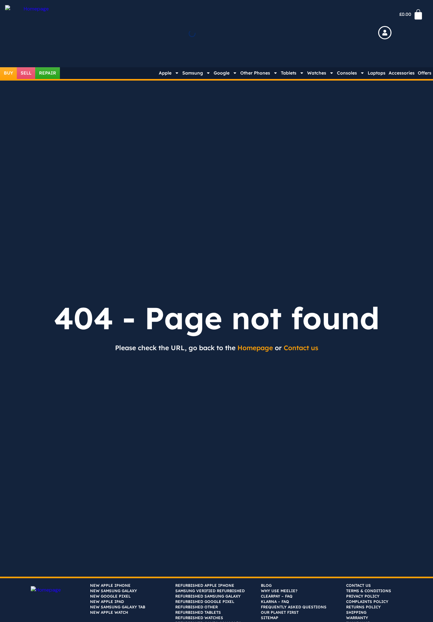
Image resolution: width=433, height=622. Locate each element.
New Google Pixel (110, 596)
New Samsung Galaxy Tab (117, 607)
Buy (8, 73)
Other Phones (255, 73)
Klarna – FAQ (275, 601)
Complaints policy (367, 601)
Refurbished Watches (199, 617)
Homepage (255, 348)
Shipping (356, 612)
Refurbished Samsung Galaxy (208, 596)
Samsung (192, 73)
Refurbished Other (196, 607)
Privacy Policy (362, 596)
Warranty (357, 617)
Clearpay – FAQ (277, 596)
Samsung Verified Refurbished (210, 590)
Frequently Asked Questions (293, 607)
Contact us (301, 348)
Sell (26, 73)
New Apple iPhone (110, 585)
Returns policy (363, 607)
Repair (47, 73)
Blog (266, 585)
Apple (165, 73)
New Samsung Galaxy (113, 590)
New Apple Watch (109, 612)
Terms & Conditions (368, 590)
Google (221, 73)
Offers (424, 73)
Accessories (402, 73)
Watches (316, 73)
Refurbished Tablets (198, 612)
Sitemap (269, 617)
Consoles (347, 73)
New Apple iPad (107, 601)
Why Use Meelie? (279, 590)
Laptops (376, 73)
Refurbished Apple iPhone (204, 585)
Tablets (288, 73)
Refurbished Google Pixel (204, 601)
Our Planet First (280, 612)
